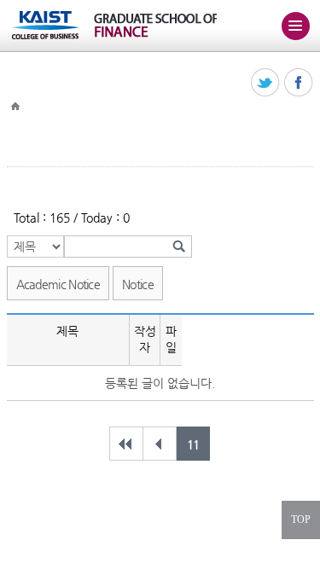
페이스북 (299, 83)
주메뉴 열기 (295, 26)
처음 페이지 (126, 444)
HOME (15, 106)
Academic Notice (58, 284)
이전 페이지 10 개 (160, 444)
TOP (301, 519)
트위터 (266, 83)
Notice (138, 284)
